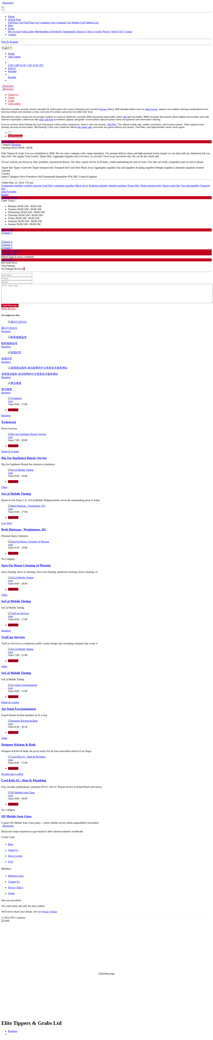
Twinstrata (8, 422)
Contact (128, 31)
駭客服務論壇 (9, 343)
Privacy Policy (15, 887)
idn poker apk (85, 127)
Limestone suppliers (64, 185)
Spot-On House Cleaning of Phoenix (26, 565)
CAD (29, 65)
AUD (35, 65)
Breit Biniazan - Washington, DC (23, 529)
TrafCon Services (13, 637)
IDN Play (111, 124)
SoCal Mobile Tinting (16, 493)
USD (10, 65)
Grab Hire (47, 185)
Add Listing (28, 31)
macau (103, 109)
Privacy (106, 31)
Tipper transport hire (150, 185)
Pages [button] (11, 28)
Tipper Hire (133, 185)
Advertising (56, 31)
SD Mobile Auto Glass (16, 816)
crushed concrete (33, 185)
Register (14, 41)
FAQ (120, 31)
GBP (16, 65)
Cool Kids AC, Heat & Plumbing (23, 780)
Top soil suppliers (190, 185)
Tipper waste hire (171, 185)
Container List (63, 22)
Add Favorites (8, 191)
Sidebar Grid (78, 22)
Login (11, 100)
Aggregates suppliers (12, 185)
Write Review (8, 308)
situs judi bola (46, 119)
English (12, 77)
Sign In (5, 41)
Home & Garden (10, 451)
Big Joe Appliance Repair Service (24, 458)
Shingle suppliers (118, 185)
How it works (94, 31)
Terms (114, 31)
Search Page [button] (14, 19)
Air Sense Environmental (18, 709)
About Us (81, 31)
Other (4, 487)
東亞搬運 (6, 389)
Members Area (15, 875)
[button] (8, 62)
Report (4, 194)
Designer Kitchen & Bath (18, 744)
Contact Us (14, 881)
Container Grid (47, 22)
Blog (10, 25)
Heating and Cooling (12, 774)
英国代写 (6, 358)
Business (12, 1031)
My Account (14, 31)
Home (11, 16)
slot (125, 116)
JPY (41, 65)
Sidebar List (92, 22)
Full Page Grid (15, 22)
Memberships (42, 31)
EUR (22, 65)
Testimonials (69, 31)
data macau (151, 109)
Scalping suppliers (98, 185)
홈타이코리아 (9, 328)
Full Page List (31, 22)
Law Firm (6, 523)
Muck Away (81, 185)
